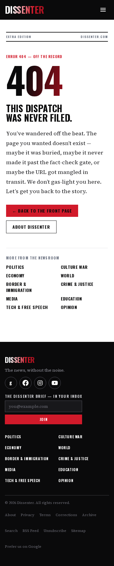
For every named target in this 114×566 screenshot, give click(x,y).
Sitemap (78, 530)
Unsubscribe (54, 530)
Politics (15, 267)
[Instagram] (40, 383)
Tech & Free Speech (27, 307)
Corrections (66, 514)
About (10, 514)
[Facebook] (25, 383)
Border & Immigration (19, 287)
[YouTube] (55, 383)
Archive (89, 514)
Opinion (69, 307)
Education (71, 299)
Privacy (27, 514)
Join (43, 419)
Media (12, 299)
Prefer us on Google (23, 546)
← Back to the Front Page (42, 210)
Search (11, 530)
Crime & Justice (77, 284)
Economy (15, 276)
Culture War (74, 267)
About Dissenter (31, 227)
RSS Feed (30, 530)
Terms (45, 514)
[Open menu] (103, 10)
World (67, 276)
